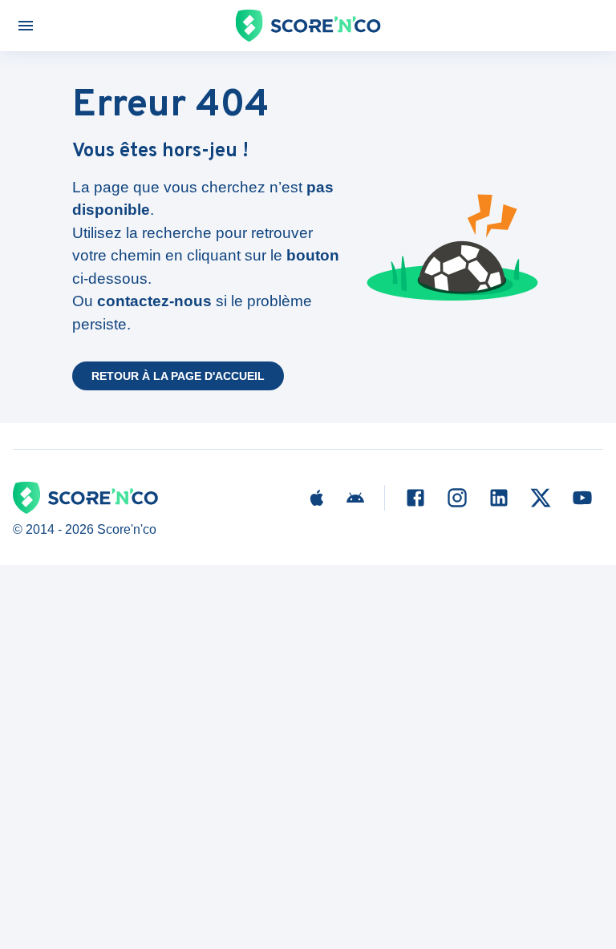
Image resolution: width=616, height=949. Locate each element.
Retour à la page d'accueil (178, 376)
